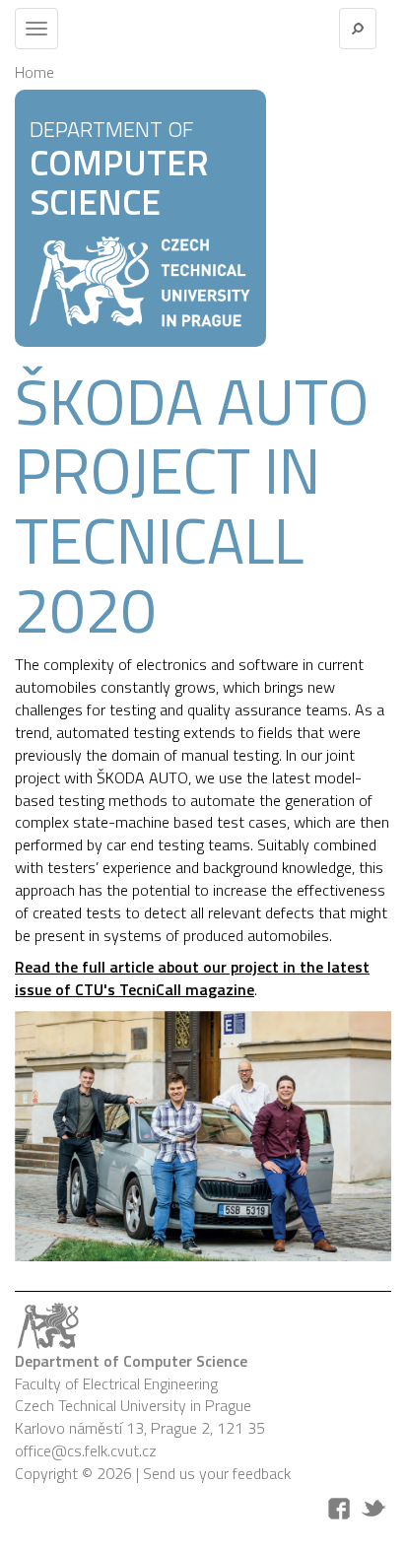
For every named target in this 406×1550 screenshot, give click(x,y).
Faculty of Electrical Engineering (116, 1383)
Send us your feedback (217, 1473)
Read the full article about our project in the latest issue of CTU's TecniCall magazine (192, 978)
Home (34, 72)
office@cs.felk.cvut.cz (86, 1450)
